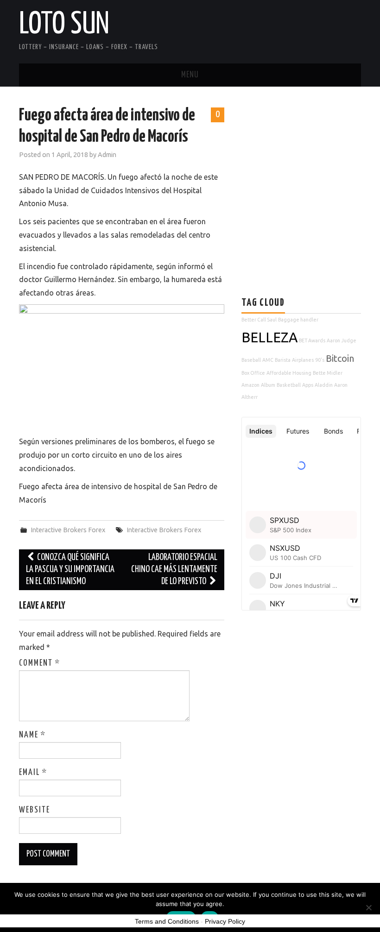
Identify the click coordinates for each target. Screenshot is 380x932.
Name (32, 735)
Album (268, 385)
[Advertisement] (310, 170)
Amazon (250, 385)
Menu (190, 75)
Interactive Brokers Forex (68, 530)
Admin (107, 154)
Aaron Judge (341, 340)
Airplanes (303, 360)
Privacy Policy (225, 921)
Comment (39, 663)
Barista (283, 360)
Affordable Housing (288, 373)
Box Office (253, 373)
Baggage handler (298, 319)
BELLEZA (269, 337)
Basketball (289, 385)
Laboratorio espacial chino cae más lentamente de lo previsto (174, 569)
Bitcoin (340, 358)
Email (33, 772)
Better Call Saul (259, 319)
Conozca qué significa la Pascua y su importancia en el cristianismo (70, 569)
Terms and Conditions (167, 921)
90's (319, 360)
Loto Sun (64, 25)
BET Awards (312, 340)
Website (34, 810)
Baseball (251, 360)
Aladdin (324, 385)
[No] (368, 907)
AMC (267, 360)
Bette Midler (327, 373)
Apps (307, 385)
